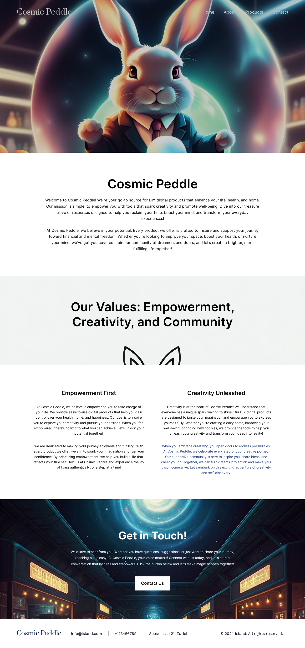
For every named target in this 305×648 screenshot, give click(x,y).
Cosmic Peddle (44, 12)
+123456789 (126, 633)
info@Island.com (86, 633)
